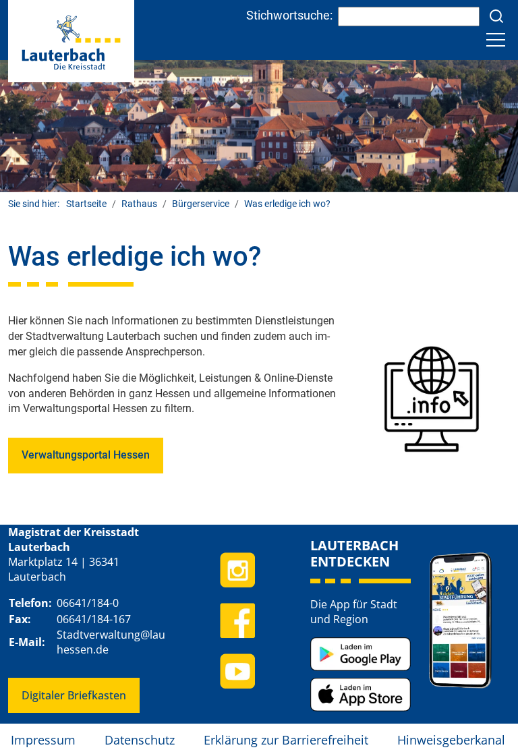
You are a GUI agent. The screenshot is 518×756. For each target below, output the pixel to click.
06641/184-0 (88, 602)
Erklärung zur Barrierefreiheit (286, 740)
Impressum (43, 740)
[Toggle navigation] (495, 39)
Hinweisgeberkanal (451, 740)
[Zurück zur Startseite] (71, 40)
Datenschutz (140, 740)
